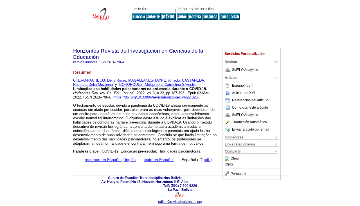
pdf (207, 160)
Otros (235, 159)
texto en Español (159, 160)
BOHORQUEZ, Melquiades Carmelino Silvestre (157, 84)
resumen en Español (103, 160)
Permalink (238, 174)
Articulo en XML (244, 93)
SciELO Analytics (245, 70)
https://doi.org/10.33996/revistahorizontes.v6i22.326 (155, 97)
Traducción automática (249, 122)
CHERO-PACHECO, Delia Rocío (99, 80)
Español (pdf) (242, 86)
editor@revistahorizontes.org (180, 202)
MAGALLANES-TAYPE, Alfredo (154, 80)
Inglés (130, 160)
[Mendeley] (228, 159)
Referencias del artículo (250, 100)
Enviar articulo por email (250, 129)
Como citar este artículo (250, 107)
